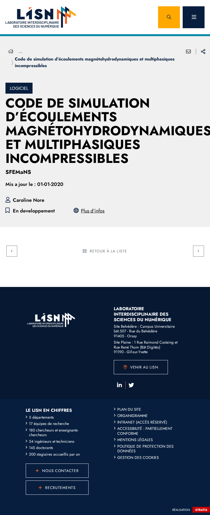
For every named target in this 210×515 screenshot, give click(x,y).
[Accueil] (10, 51)
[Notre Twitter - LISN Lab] (131, 385)
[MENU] (194, 17)
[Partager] (203, 51)
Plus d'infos (92, 211)
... (21, 51)
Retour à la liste (108, 251)
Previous (11, 251)
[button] (169, 17)
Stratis (201, 510)
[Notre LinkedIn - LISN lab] (119, 385)
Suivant (198, 251)
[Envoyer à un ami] (188, 51)
